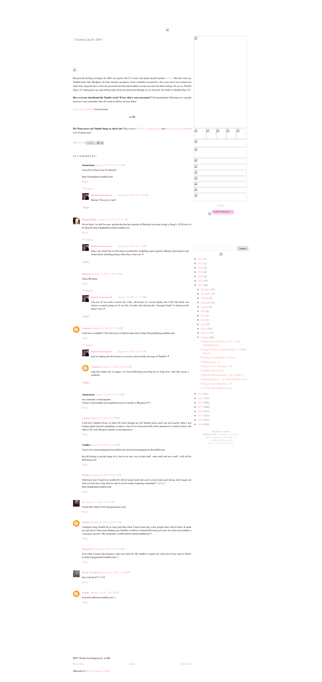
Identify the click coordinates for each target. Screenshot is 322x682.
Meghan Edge (89, 219)
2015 (201, 398)
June (203, 315)
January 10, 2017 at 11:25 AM (133, 195)
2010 (201, 419)
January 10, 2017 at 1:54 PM (110, 394)
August (205, 306)
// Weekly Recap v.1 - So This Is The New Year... (224, 379)
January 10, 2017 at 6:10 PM (106, 444)
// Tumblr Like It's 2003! (212, 370)
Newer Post (78, 663)
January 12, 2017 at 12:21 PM (109, 549)
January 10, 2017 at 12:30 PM (108, 328)
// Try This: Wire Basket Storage (216, 388)
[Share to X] (95, 143)
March (204, 328)
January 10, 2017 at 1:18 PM (132, 351)
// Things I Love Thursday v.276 (216, 366)
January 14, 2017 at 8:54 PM (104, 592)
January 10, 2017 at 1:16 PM (132, 246)
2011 (201, 415)
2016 (201, 393)
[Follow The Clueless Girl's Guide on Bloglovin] (223, 214)
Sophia (85, 592)
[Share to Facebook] (98, 143)
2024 (201, 259)
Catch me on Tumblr (83, 109)
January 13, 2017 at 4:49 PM (115, 572)
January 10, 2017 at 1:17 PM (132, 297)
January (205, 337)
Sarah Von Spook (91, 572)
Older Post (186, 663)
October (205, 298)
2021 (201, 267)
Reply (85, 181)
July (203, 311)
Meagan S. (87, 549)
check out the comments (178, 128)
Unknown (87, 328)
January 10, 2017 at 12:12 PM (106, 273)
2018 (201, 280)
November (206, 293)
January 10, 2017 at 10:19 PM (117, 366)
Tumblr (169, 78)
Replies (89, 188)
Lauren (86, 418)
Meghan (86, 475)
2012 (201, 411)
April (204, 324)
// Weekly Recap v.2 (210, 362)
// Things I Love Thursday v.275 (216, 383)
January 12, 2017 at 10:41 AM (106, 522)
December (206, 289)
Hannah (86, 273)
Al (83, 502)
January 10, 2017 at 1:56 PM (105, 418)
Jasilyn (86, 522)
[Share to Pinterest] (102, 143)
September (206, 302)
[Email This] (88, 143)
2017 (201, 285)
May (203, 319)
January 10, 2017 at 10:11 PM (107, 475)
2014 (201, 402)
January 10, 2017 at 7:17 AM (110, 165)
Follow (221, 205)
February (205, 332)
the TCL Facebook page (148, 128)
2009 (201, 424)
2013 (201, 406)
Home (132, 663)
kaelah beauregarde (101, 195)
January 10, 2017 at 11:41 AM (113, 219)
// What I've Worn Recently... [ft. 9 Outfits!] (221, 375)
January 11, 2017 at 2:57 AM (100, 502)
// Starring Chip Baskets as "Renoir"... (219, 357)
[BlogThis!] (91, 143)
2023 (201, 263)
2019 (201, 276)
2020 (201, 272)
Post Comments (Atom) (98, 671)
